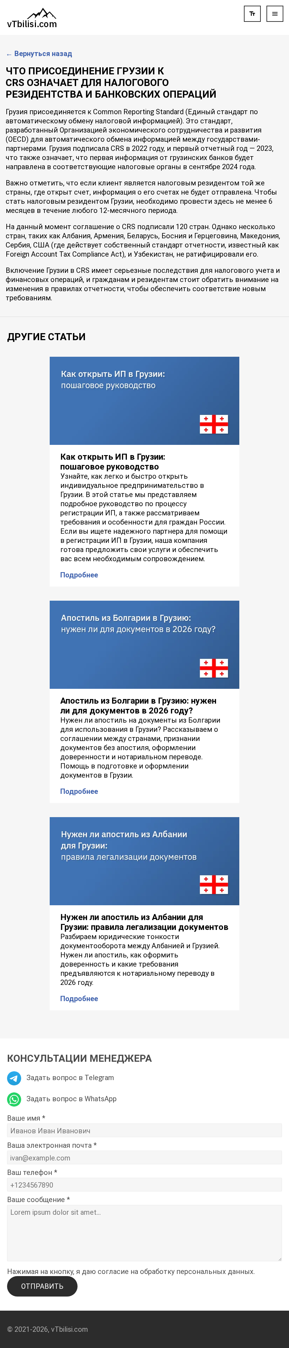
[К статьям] (32, 16)
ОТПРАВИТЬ (42, 1286)
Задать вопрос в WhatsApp (71, 1099)
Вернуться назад (39, 53)
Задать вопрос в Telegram (69, 1077)
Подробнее (79, 575)
